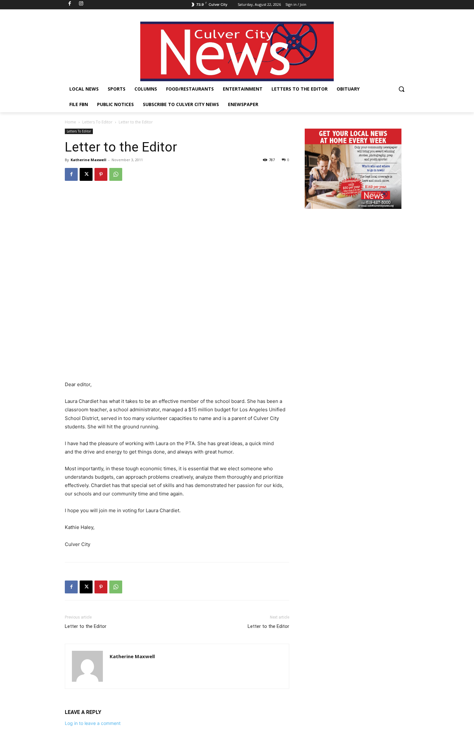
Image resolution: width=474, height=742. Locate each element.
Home (70, 122)
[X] (86, 174)
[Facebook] (71, 174)
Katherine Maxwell (88, 159)
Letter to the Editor (85, 626)
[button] (401, 89)
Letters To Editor (97, 122)
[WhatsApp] (115, 174)
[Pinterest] (100, 174)
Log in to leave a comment (93, 723)
